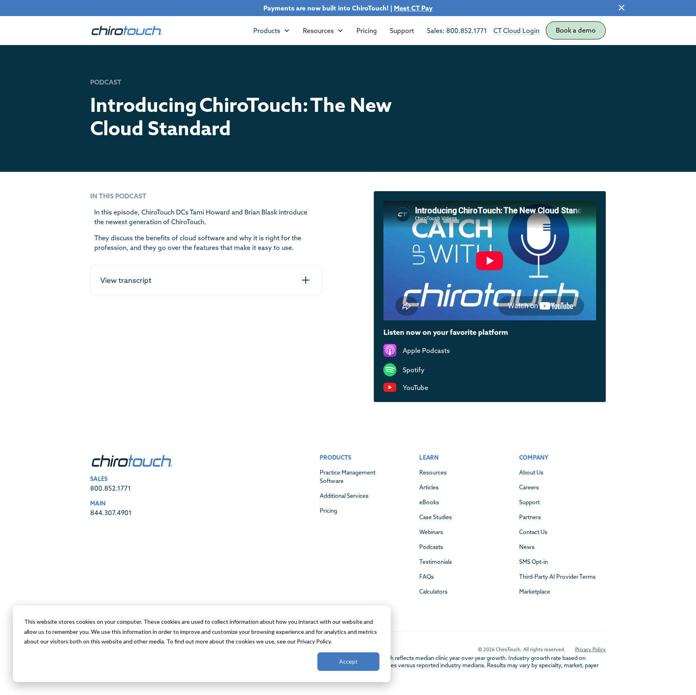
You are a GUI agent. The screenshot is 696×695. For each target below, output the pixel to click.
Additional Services (344, 495)
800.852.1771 (110, 488)
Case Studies (435, 517)
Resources (433, 472)
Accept (348, 661)
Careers (529, 487)
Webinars (431, 532)
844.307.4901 (111, 513)
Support (402, 31)
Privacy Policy (590, 649)
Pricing (366, 31)
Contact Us (533, 532)
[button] (271, 31)
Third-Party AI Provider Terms (557, 576)
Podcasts (431, 547)
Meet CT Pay (413, 8)
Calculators (433, 591)
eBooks (429, 502)
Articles (429, 487)
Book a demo (576, 30)
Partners (530, 517)
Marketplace (534, 591)
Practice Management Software (347, 477)
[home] (126, 31)
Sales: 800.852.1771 (457, 31)
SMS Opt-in (533, 561)
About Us (531, 472)
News (526, 547)
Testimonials (435, 561)
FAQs (426, 576)
